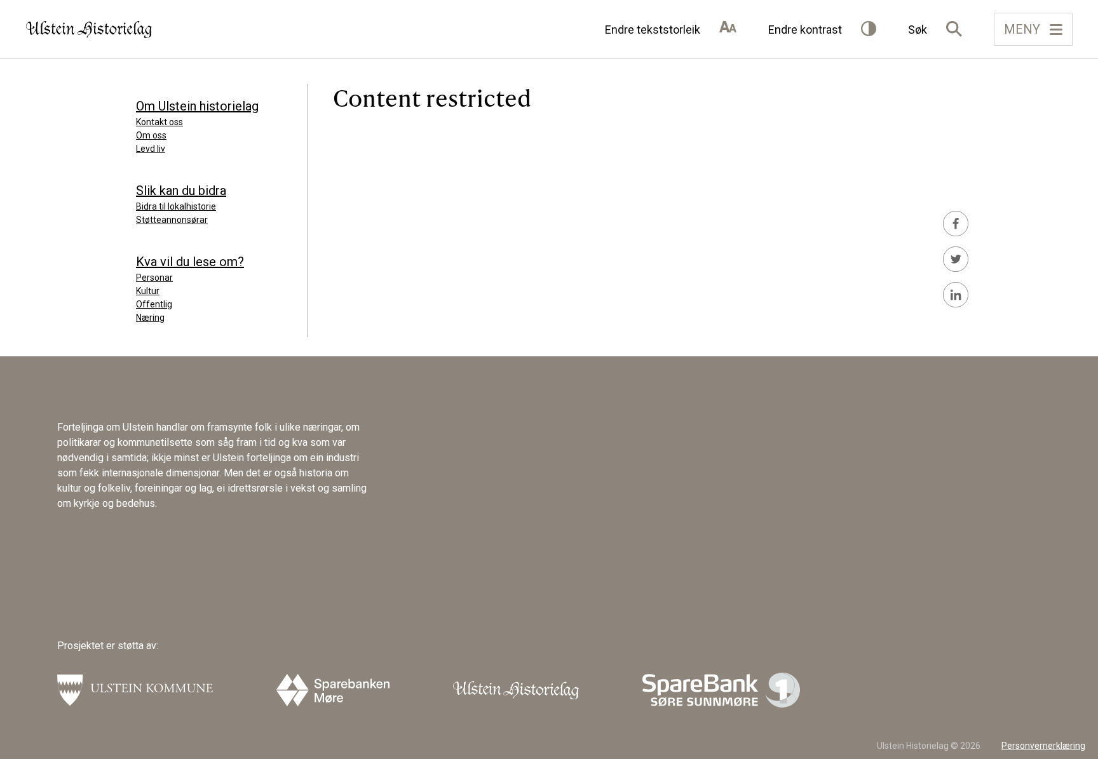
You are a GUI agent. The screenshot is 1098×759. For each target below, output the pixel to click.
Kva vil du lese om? (190, 261)
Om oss (151, 135)
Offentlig (154, 304)
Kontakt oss (159, 122)
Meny (1022, 29)
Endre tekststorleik (652, 29)
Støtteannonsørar (172, 220)
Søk (917, 29)
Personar (154, 277)
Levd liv (150, 149)
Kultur (147, 291)
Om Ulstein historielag (197, 106)
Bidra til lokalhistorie (176, 206)
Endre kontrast (805, 29)
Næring (150, 317)
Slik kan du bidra (181, 190)
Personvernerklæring (1043, 746)
